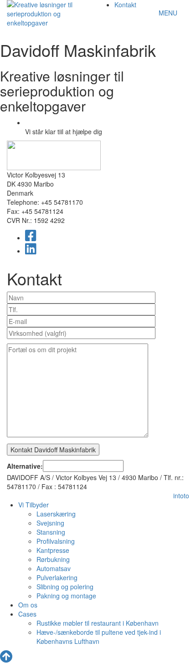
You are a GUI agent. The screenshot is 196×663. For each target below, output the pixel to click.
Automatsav (53, 568)
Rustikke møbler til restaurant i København (97, 623)
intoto (181, 495)
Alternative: (25, 466)
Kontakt (125, 4)
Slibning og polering (64, 586)
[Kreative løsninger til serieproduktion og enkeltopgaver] (41, 12)
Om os (27, 604)
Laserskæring (56, 513)
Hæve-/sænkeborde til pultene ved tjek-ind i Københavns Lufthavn (98, 637)
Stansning (50, 531)
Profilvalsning (55, 541)
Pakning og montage (66, 595)
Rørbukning (53, 559)
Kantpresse (52, 550)
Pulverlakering (56, 577)
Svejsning (50, 522)
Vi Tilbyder (33, 504)
